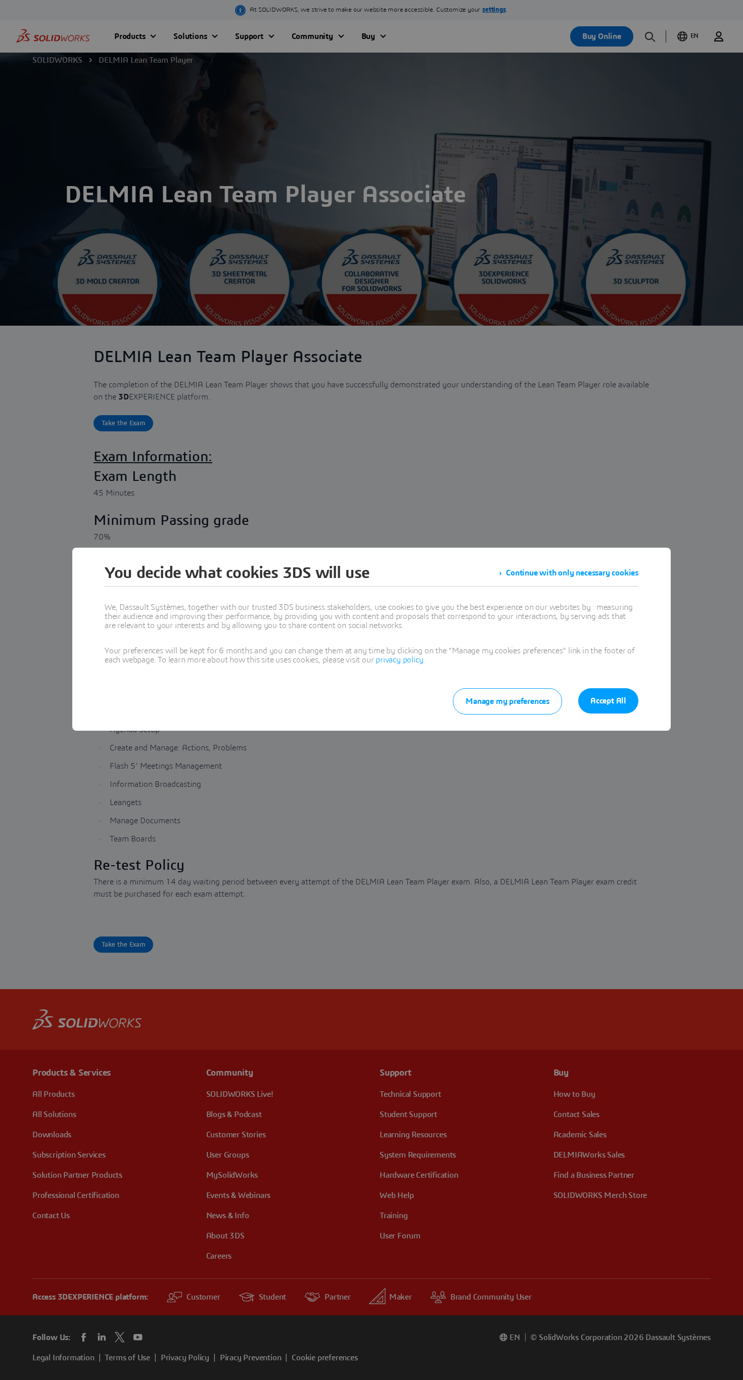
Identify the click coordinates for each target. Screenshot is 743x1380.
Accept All (608, 701)
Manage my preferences (507, 701)
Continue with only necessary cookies (572, 573)
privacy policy (399, 660)
